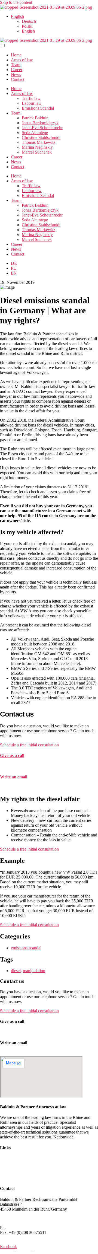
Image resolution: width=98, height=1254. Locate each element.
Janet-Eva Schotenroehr (42, 127)
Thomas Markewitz (38, 142)
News (16, 74)
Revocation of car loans (20, 1178)
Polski (27, 26)
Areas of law (22, 60)
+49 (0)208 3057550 (24, 1227)
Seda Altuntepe (35, 132)
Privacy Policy (46, 1251)
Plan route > (10, 1218)
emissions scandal (26, 948)
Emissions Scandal (38, 108)
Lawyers (7, 1158)
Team (15, 64)
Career (16, 69)
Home (16, 55)
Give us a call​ (12, 755)
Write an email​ (13, 777)
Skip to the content (16, 2)
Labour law (32, 103)
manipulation (34, 970)
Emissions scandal (15, 1173)
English (17, 16)
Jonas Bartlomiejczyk (40, 122)
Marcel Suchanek (37, 152)
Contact (17, 79)
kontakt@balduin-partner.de (24, 787)
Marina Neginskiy (37, 147)
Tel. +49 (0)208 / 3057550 (22, 766)
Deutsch (29, 21)
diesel (16, 970)
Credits (24, 1251)
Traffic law (31, 98)
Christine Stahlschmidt (41, 137)
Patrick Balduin (35, 118)
